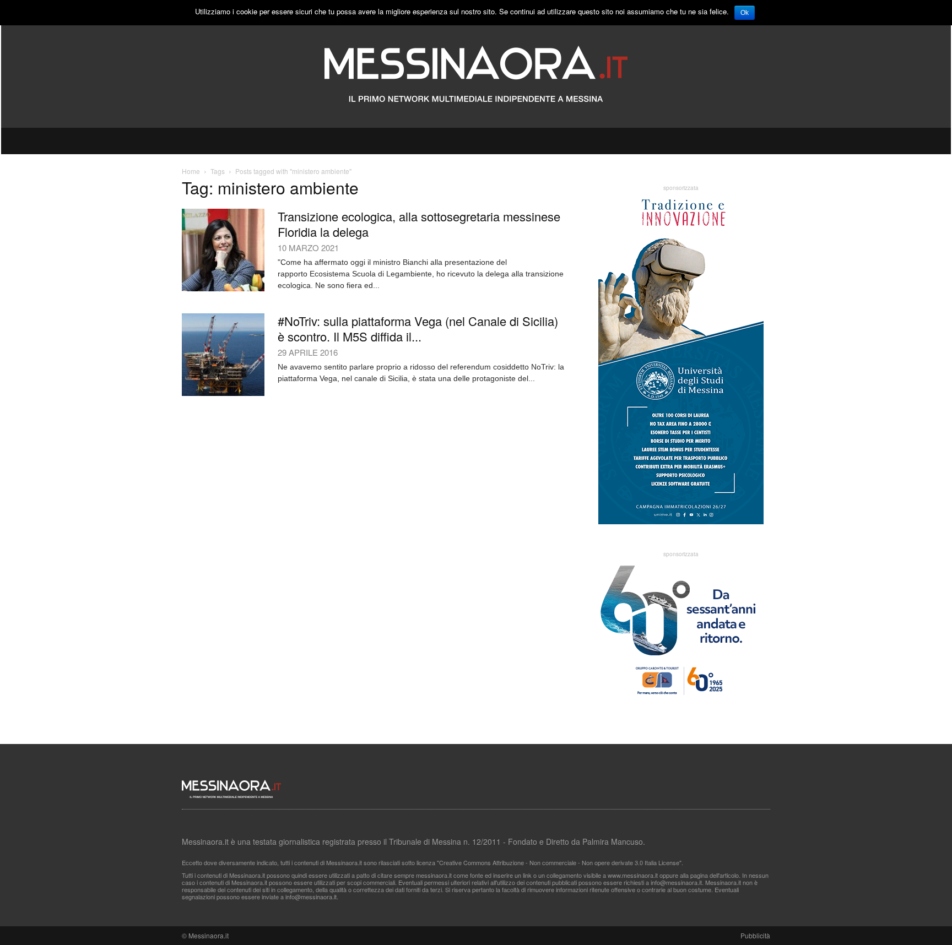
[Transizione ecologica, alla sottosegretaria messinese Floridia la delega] (223, 250)
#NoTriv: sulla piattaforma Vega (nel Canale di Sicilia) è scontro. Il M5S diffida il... (418, 328)
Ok (744, 13)
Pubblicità (755, 935)
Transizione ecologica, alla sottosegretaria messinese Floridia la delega (419, 224)
